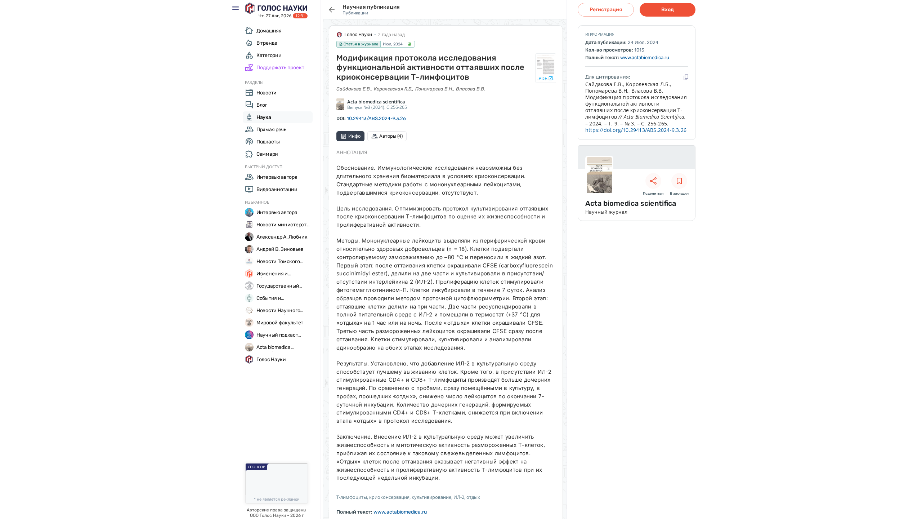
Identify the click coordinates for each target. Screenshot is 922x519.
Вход (667, 9)
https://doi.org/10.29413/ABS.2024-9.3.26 (635, 130)
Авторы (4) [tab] (391, 136)
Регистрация (606, 9)
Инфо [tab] (354, 136)
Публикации (355, 13)
